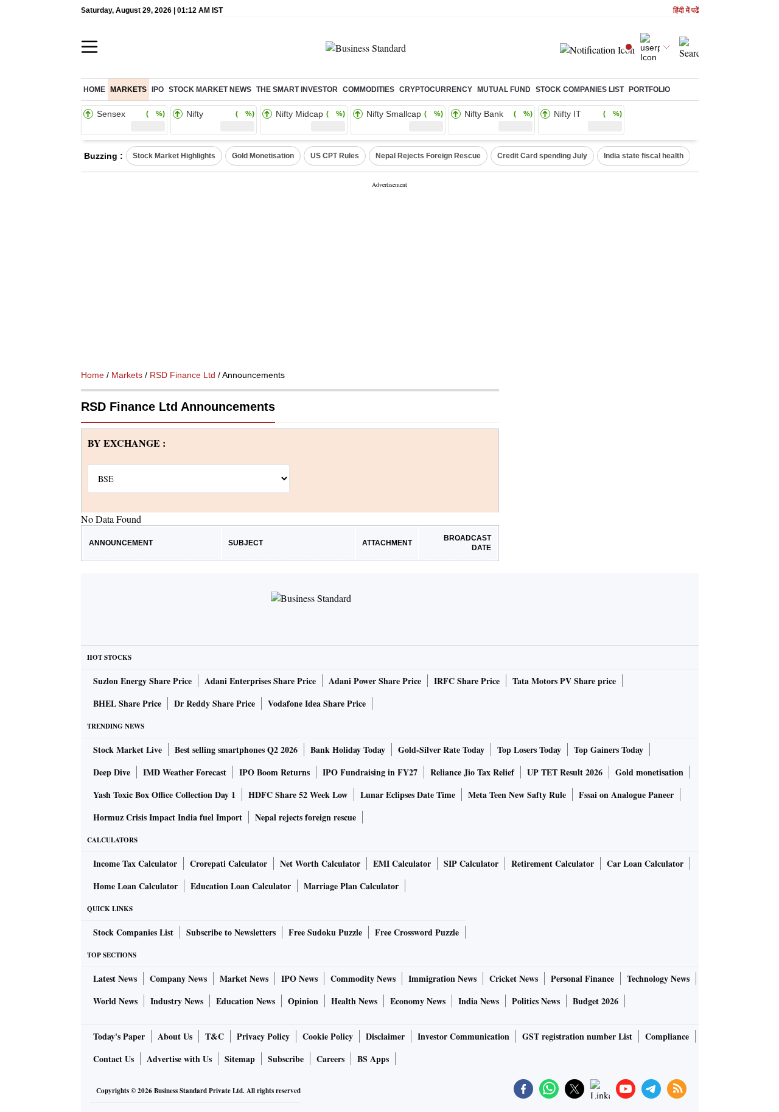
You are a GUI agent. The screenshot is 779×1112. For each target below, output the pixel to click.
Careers (330, 1058)
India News (478, 1001)
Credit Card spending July (542, 156)
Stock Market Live (127, 749)
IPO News (299, 978)
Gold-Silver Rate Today (441, 749)
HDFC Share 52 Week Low (298, 794)
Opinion (303, 1001)
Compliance (667, 1036)
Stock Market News (210, 89)
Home (94, 89)
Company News (178, 978)
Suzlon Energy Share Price (142, 680)
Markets (128, 89)
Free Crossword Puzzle (417, 932)
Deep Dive (111, 772)
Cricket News (513, 978)
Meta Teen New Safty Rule (517, 794)
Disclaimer (385, 1036)
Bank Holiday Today (347, 749)
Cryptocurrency (435, 89)
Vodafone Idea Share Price (317, 703)
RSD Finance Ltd (182, 375)
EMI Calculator (402, 863)
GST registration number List (577, 1036)
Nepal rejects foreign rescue (305, 817)
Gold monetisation (649, 772)
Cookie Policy (327, 1036)
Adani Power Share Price (375, 680)
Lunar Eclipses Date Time (407, 794)
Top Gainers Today (608, 749)
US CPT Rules (334, 156)
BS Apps (373, 1058)
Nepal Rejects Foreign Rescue (428, 156)
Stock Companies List (133, 932)
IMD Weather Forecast (184, 772)
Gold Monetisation (263, 156)
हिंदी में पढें (686, 10)
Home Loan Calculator (135, 885)
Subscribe (286, 1058)
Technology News (658, 978)
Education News (245, 1001)
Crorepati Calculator (228, 863)
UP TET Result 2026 (565, 772)
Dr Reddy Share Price (214, 703)
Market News (244, 978)
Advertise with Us (179, 1058)
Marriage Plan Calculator (351, 885)
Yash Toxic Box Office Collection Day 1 (164, 794)
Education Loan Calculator (240, 885)
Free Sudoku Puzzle (325, 932)
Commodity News (363, 978)
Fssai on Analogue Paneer (626, 794)
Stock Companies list (580, 89)
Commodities (368, 89)
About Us (175, 1036)
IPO (158, 89)
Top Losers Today (529, 749)
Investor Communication (463, 1036)
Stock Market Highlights (174, 156)
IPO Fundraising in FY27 (370, 772)
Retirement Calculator (552, 863)
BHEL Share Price (127, 703)
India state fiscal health (643, 156)
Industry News (176, 1001)
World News (115, 1001)
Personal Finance (582, 978)
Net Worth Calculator (320, 863)
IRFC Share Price (467, 680)
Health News (354, 1001)
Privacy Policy (263, 1036)
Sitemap (240, 1058)
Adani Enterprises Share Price (260, 680)
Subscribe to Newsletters (231, 932)
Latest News (115, 978)
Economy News (417, 1001)
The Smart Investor (297, 89)
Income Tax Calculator (135, 863)
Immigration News (442, 978)
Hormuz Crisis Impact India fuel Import (167, 817)
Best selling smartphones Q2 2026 (236, 749)
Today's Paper (119, 1036)
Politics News (536, 1001)
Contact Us (113, 1058)
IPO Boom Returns (274, 772)
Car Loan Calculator (645, 863)
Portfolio (649, 89)
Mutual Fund (504, 89)
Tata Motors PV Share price (564, 680)
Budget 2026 (595, 1001)
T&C (214, 1036)
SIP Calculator (471, 863)
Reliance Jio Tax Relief (472, 772)
